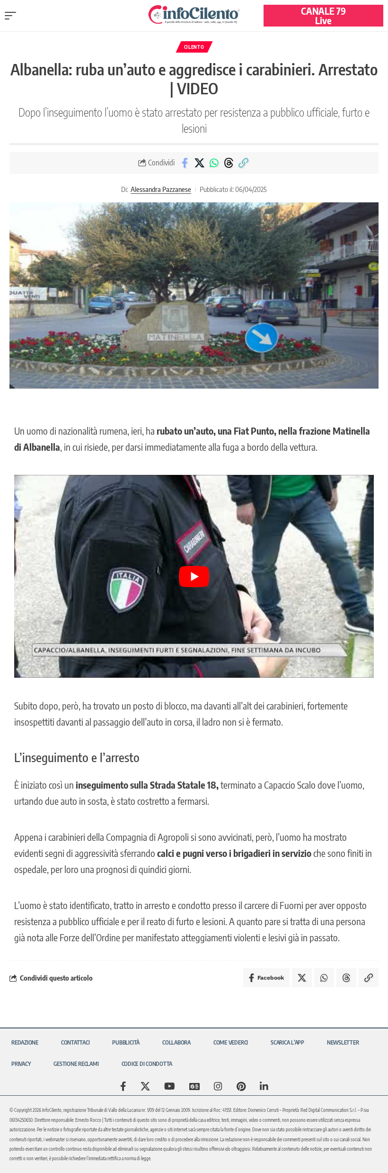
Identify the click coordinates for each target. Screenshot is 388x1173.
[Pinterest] (241, 1086)
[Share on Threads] (228, 163)
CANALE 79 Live (323, 15)
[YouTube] (169, 1086)
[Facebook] (123, 1086)
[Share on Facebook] (184, 163)
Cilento (194, 47)
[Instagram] (218, 1086)
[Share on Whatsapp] (213, 163)
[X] (145, 1086)
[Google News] (194, 1086)
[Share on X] (199, 163)
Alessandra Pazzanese (161, 189)
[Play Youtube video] (194, 576)
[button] (13, 15)
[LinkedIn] (264, 1086)
